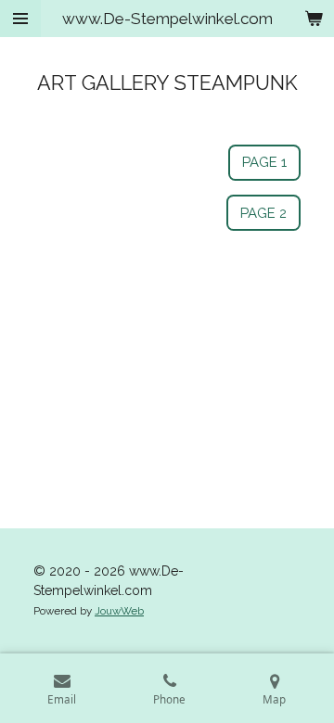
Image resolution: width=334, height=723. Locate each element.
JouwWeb (119, 610)
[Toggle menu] (20, 18)
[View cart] (313, 18)
